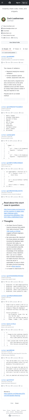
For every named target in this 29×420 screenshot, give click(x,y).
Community (23, 410)
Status (18, 410)
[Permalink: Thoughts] (3, 221)
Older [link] (11, 403)
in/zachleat (6, 30)
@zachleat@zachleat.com (10, 28)
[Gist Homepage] (10, 3)
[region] (14, 84)
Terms (4, 410)
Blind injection (16, 266)
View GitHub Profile (14, 42)
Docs (8, 411)
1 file (4, 62)
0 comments (15, 62)
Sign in (18, 2)
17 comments (15, 112)
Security (13, 410)
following (14, 37)
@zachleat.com (7, 33)
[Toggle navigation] (2, 3)
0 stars (21, 62)
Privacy (8, 410)
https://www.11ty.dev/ (9, 35)
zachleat (3, 56)
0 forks (8, 62)
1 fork (8, 140)
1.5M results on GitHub (13, 231)
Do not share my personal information (14, 413)
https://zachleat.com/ (9, 26)
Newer (17, 403)
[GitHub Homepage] (10, 416)
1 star (20, 140)
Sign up (24, 2)
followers (7, 37)
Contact (12, 411)
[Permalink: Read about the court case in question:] (3, 204)
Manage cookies (19, 411)
